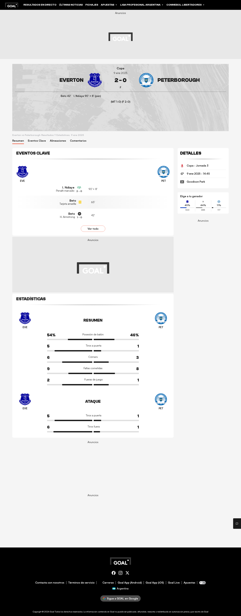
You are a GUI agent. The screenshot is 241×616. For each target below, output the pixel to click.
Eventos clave (37, 140)
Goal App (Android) (130, 582)
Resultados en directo (39, 4)
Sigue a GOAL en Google (122, 598)
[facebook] (113, 573)
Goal (52, 611)
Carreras (108, 582)
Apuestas (189, 582)
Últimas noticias (71, 4)
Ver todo (93, 228)
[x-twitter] (127, 573)
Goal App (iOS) (155, 582)
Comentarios (78, 140)
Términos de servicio (81, 582)
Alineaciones (58, 140)
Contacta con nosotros (49, 582)
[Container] (58, 80)
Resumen (18, 140)
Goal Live (174, 582)
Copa (120, 68)
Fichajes (91, 4)
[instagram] (120, 573)
